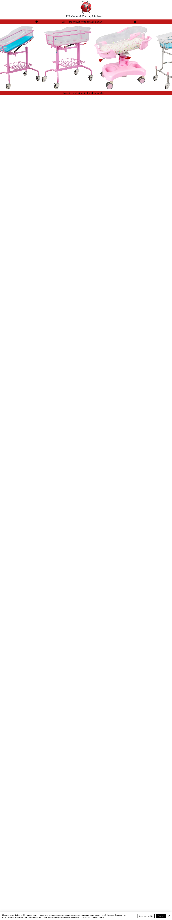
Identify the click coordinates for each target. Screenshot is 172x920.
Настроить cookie (146, 916)
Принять (161, 916)
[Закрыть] (169, 916)
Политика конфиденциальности (92, 917)
